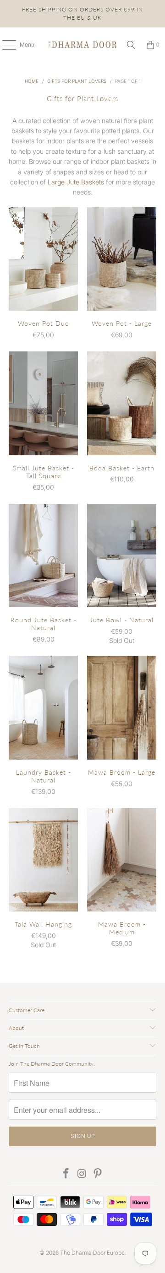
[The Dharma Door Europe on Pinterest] (98, 1174)
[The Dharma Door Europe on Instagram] (82, 1174)
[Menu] (4, 45)
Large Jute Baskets (76, 182)
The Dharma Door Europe (92, 1252)
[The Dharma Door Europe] (82, 44)
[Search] (131, 45)
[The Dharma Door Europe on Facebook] (66, 1174)
